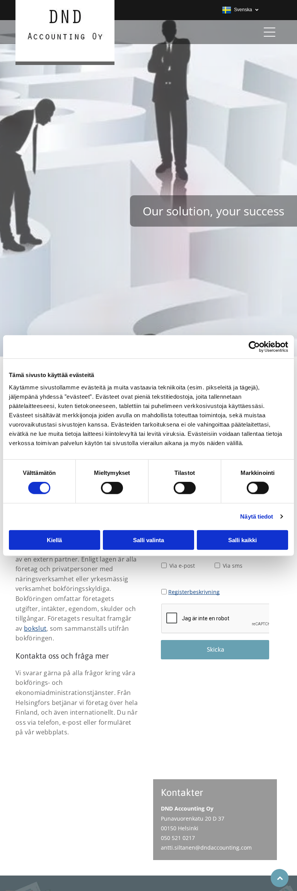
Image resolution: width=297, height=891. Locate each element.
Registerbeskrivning (194, 592)
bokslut (35, 628)
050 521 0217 (178, 838)
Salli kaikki (242, 539)
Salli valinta (148, 539)
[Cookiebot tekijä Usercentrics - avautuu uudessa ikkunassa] (254, 347)
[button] (269, 32)
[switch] (112, 488)
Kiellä (54, 539)
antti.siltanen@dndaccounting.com (206, 847)
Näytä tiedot (256, 516)
